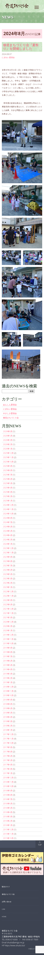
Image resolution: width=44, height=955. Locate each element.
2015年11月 (8, 833)
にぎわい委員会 (8, 57)
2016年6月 (7, 803)
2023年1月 (7, 587)
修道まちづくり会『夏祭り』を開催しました (21, 47)
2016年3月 (7, 816)
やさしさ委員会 (10, 413)
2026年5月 (7, 435)
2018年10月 (8, 695)
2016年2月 (7, 820)
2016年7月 (7, 799)
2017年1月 (7, 773)
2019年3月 (7, 673)
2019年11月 (8, 639)
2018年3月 (7, 721)
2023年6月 (7, 569)
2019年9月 (7, 647)
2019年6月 (7, 660)
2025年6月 (7, 479)
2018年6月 (7, 708)
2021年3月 (7, 617)
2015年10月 (8, 838)
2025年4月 (7, 487)
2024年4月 (7, 535)
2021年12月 (8, 608)
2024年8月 (7, 518)
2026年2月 (7, 444)
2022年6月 (7, 604)
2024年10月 (8, 513)
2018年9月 (7, 699)
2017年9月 (7, 747)
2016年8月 (7, 795)
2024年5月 (7, 531)
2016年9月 (7, 790)
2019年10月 (8, 643)
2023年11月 (8, 552)
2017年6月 (7, 756)
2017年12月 (8, 734)
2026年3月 (7, 440)
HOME (4, 916)
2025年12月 (8, 453)
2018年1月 (7, 730)
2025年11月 (8, 457)
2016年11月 (8, 782)
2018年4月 (7, 717)
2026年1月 (7, 448)
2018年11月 (8, 691)
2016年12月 (8, 777)
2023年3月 (7, 578)
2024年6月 (7, 526)
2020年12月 (8, 621)
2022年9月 (7, 600)
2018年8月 (7, 704)
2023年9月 (7, 557)
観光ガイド (6, 887)
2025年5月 (7, 483)
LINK (3, 909)
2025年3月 (7, 492)
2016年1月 (7, 825)
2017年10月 (8, 743)
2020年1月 (7, 630)
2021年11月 (8, 613)
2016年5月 (7, 808)
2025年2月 (7, 496)
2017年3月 (7, 769)
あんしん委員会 (10, 404)
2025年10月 (8, 461)
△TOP (40, 843)
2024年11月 (8, 509)
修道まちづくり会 (11, 417)
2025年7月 (7, 474)
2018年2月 (7, 725)
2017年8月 (7, 751)
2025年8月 (7, 470)
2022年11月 (8, 595)
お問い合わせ (6, 901)
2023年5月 (7, 574)
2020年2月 (7, 626)
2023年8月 (7, 561)
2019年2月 (7, 678)
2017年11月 (8, 738)
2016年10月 (8, 786)
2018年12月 (8, 686)
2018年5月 (7, 712)
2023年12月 (8, 548)
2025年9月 (7, 466)
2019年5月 (7, 665)
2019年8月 (7, 652)
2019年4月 (7, 669)
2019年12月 (8, 634)
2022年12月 (8, 591)
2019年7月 (7, 656)
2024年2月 (7, 539)
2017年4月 (7, 764)
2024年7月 (7, 522)
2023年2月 (7, 582)
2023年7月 (7, 565)
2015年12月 (8, 829)
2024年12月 (8, 505)
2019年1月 (7, 682)
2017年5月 (7, 760)
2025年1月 (7, 500)
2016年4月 (7, 812)
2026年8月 (7, 431)
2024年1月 (7, 544)
